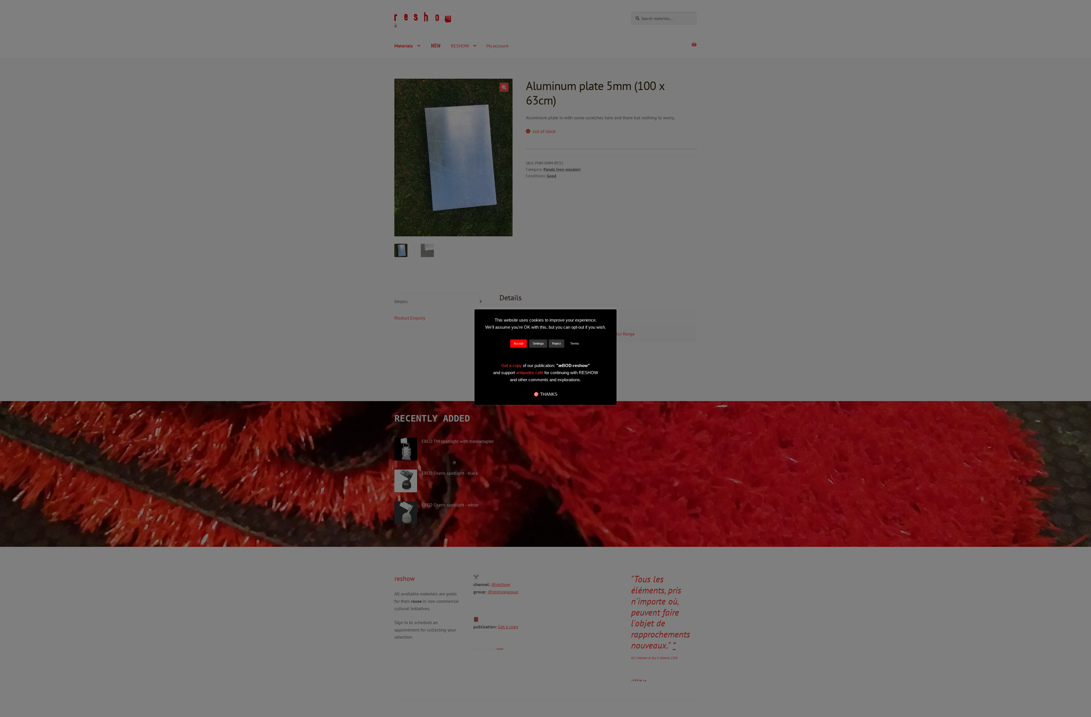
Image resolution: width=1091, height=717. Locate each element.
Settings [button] (538, 343)
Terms (574, 343)
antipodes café (530, 372)
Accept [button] (518, 343)
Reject (556, 343)
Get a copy (511, 365)
